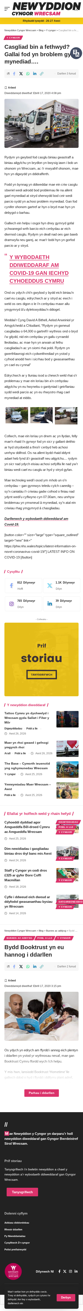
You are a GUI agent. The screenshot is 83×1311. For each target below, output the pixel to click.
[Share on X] (21, 73)
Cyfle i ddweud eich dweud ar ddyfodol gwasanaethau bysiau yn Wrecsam (28, 901)
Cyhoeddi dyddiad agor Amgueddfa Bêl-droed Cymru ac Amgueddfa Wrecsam (27, 827)
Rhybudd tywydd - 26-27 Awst (41, 20)
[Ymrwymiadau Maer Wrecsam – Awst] (67, 790)
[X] (60, 585)
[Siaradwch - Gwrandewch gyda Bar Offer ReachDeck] (76, 53)
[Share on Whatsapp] (28, 73)
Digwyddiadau (13, 728)
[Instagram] (22, 603)
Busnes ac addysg (19, 938)
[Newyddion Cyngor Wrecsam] (46, 8)
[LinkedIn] (60, 603)
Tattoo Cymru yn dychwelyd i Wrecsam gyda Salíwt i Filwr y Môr (26, 717)
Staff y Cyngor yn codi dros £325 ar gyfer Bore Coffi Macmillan (25, 875)
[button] (66, 1297)
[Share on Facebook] (14, 73)
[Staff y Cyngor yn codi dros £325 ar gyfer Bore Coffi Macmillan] (67, 874)
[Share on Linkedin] (35, 73)
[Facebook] (22, 585)
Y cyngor (13, 37)
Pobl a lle (32, 728)
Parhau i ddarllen (41, 1093)
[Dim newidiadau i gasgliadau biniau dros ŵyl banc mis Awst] (67, 852)
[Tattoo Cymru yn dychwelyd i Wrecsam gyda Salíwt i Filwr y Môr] (67, 719)
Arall (7, 753)
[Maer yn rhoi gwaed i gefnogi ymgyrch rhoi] (67, 748)
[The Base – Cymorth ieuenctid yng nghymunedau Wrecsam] (67, 769)
